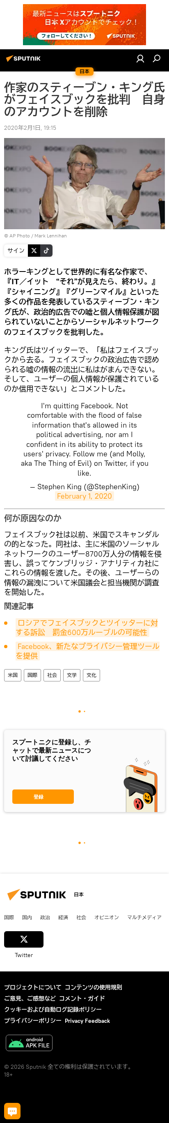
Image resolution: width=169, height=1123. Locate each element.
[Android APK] (29, 1044)
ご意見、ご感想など (30, 998)
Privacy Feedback (87, 1020)
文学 (72, 675)
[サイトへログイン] (140, 58)
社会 (52, 675)
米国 (13, 675)
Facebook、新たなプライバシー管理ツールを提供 (88, 651)
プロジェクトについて (33, 987)
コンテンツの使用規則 (93, 987)
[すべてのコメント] (12, 1111)
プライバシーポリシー (33, 1020)
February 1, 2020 (84, 496)
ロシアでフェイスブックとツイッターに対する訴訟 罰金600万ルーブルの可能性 (87, 627)
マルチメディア (144, 917)
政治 (45, 917)
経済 (63, 917)
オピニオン (106, 917)
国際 (32, 675)
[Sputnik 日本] (24, 61)
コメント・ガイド (82, 998)
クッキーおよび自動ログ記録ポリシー (53, 1009)
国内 (27, 917)
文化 (91, 675)
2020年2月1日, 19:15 (30, 127)
